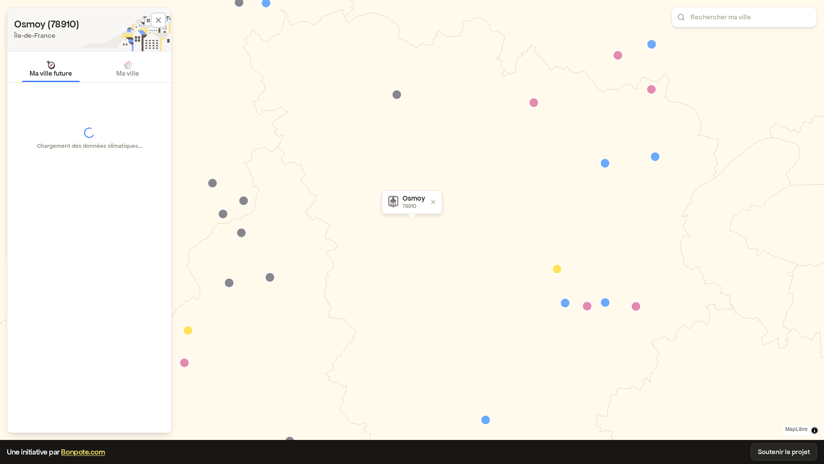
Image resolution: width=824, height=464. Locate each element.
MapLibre (796, 428)
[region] (412, 220)
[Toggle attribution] (814, 430)
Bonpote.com (83, 452)
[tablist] (89, 68)
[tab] (51, 68)
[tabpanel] (89, 138)
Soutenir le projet (784, 452)
